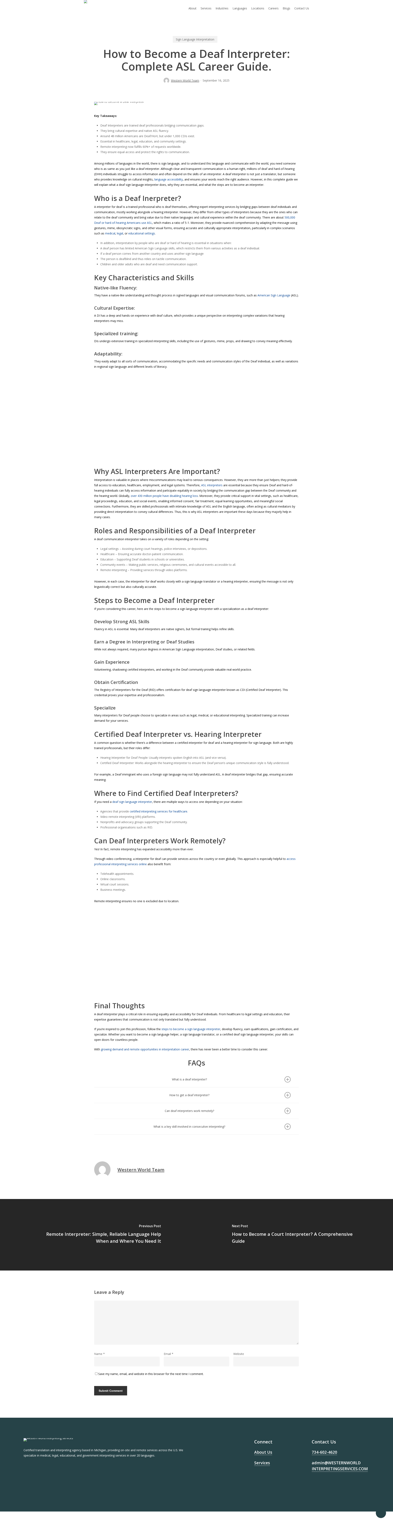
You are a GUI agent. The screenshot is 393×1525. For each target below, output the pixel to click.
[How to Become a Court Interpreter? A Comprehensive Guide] (294, 1234)
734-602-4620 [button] (324, 1452)
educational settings (141, 233)
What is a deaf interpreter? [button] (189, 1079)
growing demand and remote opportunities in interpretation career (145, 1049)
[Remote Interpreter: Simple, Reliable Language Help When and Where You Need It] (98, 1234)
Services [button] (262, 1463)
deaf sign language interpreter (132, 802)
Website (238, 1354)
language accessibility (168, 179)
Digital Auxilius (323, 1497)
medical (110, 233)
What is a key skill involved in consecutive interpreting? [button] (189, 1126)
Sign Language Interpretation (195, 39)
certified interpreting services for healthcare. (159, 811)
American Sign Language (273, 295)
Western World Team (185, 80)
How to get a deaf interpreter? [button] (189, 1095)
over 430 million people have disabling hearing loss (164, 496)
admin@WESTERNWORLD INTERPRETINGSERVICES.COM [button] (340, 1465)
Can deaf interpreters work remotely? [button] (189, 1111)
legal (120, 233)
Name (99, 1354)
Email (168, 1354)
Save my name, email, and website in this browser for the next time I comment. (151, 1374)
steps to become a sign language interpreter (190, 1029)
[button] (122, 437)
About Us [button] (263, 1452)
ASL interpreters (211, 485)
